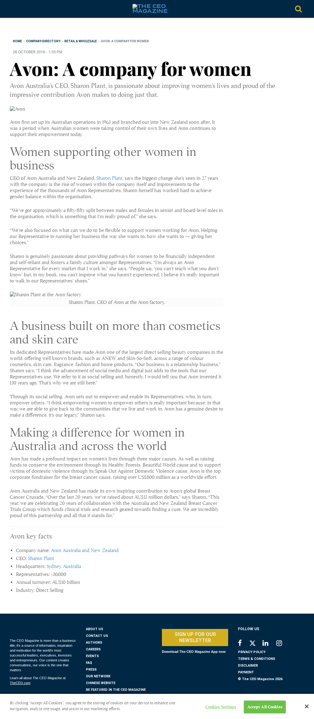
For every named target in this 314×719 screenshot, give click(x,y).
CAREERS (93, 649)
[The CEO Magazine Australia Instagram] (283, 644)
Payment (246, 672)
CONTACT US (97, 636)
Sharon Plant (109, 178)
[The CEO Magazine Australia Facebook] (243, 644)
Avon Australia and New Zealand (85, 550)
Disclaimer (248, 666)
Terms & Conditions (256, 659)
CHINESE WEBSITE (100, 683)
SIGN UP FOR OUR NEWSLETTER (195, 637)
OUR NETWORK (98, 676)
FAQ (89, 663)
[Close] (306, 706)
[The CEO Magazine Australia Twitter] (255, 644)
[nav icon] (15, 8)
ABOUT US (94, 629)
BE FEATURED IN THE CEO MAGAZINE (116, 690)
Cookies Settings (220, 707)
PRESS (91, 670)
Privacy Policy (252, 652)
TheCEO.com (20, 683)
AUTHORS (94, 643)
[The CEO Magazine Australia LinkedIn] (269, 644)
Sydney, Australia (64, 566)
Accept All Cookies (264, 707)
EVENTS (92, 656)
